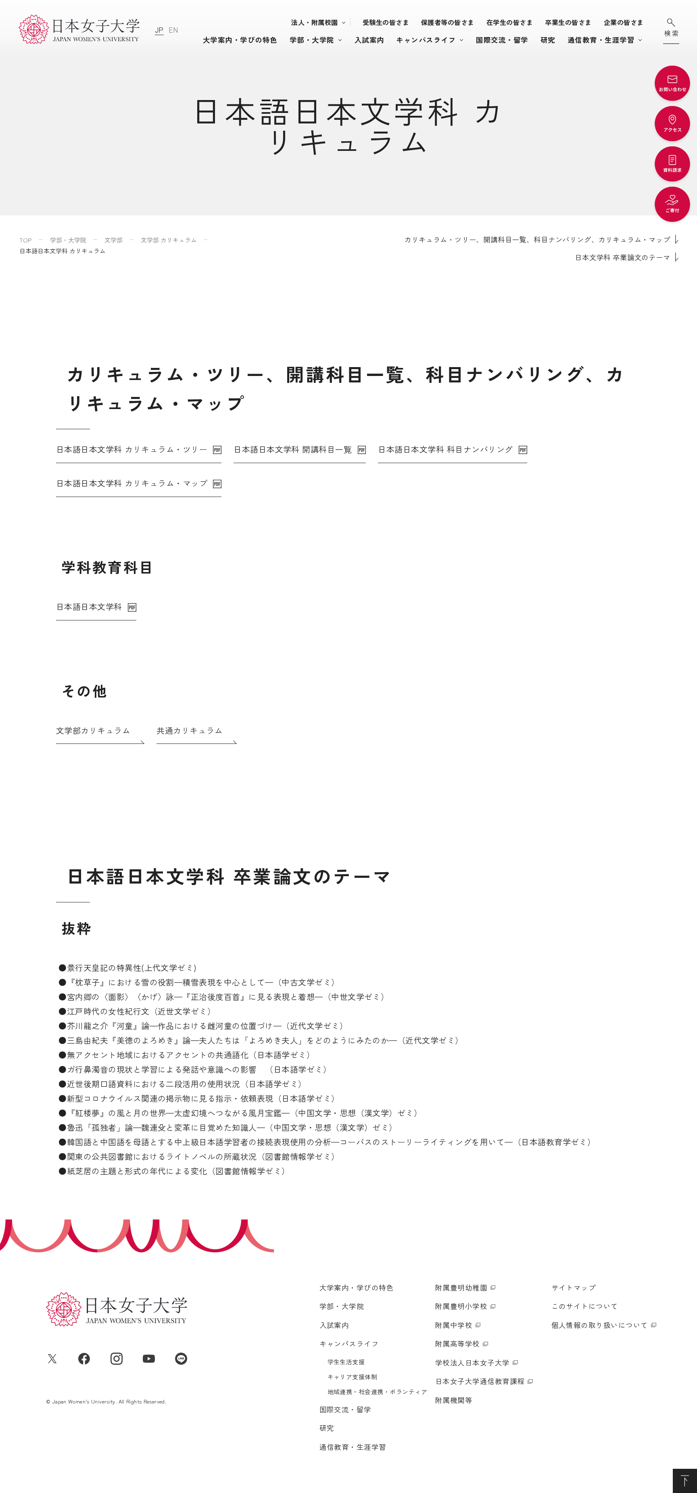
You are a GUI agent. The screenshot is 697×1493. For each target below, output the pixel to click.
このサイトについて (584, 1306)
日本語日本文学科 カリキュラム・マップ (131, 483)
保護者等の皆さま (447, 22)
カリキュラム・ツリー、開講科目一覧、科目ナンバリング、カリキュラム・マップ (537, 239)
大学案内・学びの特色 (240, 40)
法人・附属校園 (314, 22)
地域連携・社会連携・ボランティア (378, 1391)
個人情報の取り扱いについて (599, 1325)
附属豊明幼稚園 (461, 1287)
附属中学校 (453, 1325)
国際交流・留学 (502, 40)
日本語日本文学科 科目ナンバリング (445, 449)
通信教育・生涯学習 (601, 40)
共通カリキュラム (190, 730)
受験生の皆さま (386, 22)
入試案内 (369, 40)
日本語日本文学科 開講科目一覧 (293, 449)
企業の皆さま (624, 22)
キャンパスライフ (426, 40)
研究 (547, 40)
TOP (25, 240)
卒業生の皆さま (568, 22)
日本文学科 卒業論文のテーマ (622, 257)
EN (173, 30)
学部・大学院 (312, 40)
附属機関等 (453, 1400)
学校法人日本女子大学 (472, 1362)
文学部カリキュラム (93, 730)
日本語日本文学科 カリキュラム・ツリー (131, 449)
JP (159, 30)
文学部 (113, 240)
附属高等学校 (457, 1343)
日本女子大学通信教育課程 (480, 1381)
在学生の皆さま (509, 22)
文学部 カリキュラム (169, 240)
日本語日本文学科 (89, 606)
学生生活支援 (346, 1361)
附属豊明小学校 (461, 1306)
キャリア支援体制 (353, 1376)
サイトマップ (573, 1287)
